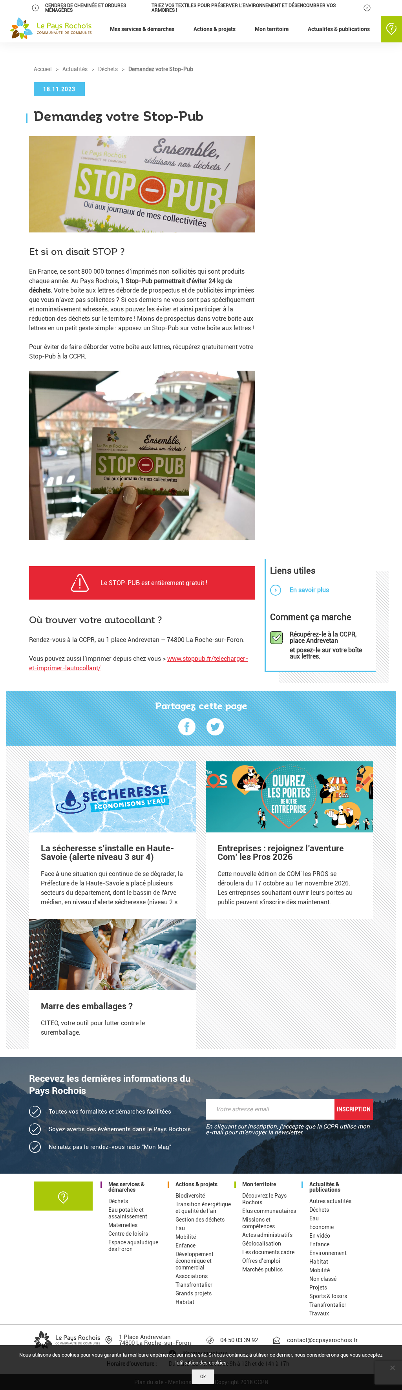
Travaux (319, 1313)
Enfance (185, 1245)
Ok (203, 1376)
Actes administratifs (267, 1235)
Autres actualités (330, 1201)
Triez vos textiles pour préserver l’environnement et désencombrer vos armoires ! (244, 8)
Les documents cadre (268, 1252)
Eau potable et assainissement (127, 1213)
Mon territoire (259, 1184)
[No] (392, 1368)
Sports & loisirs (328, 1296)
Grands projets (193, 1293)
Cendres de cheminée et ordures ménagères (85, 8)
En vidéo (319, 1236)
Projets (318, 1287)
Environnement (328, 1253)
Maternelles (122, 1225)
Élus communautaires (269, 1211)
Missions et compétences (258, 1222)
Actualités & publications (324, 1187)
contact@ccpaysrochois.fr (322, 1340)
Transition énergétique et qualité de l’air (203, 1207)
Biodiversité (190, 1195)
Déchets (118, 1201)
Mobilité (185, 1237)
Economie (321, 1227)
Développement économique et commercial (194, 1261)
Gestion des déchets (200, 1219)
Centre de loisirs (128, 1234)
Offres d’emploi (261, 1261)
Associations (191, 1276)
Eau (180, 1228)
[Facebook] (187, 727)
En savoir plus (309, 590)
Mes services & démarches (126, 1187)
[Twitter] (215, 727)
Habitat (184, 1302)
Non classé (322, 1279)
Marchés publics (262, 1269)
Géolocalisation (261, 1243)
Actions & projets (196, 1184)
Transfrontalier (193, 1285)
